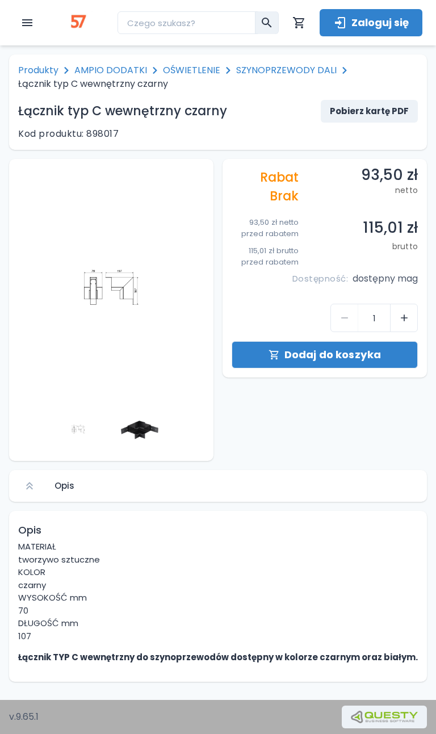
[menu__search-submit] (266, 22)
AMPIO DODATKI (110, 70)
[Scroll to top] (29, 486)
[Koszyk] (299, 22)
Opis (64, 486)
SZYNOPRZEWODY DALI (286, 70)
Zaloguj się (380, 22)
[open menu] (27, 22)
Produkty (38, 70)
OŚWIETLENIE (191, 70)
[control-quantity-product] (344, 318)
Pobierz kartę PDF (369, 111)
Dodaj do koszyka (332, 354)
